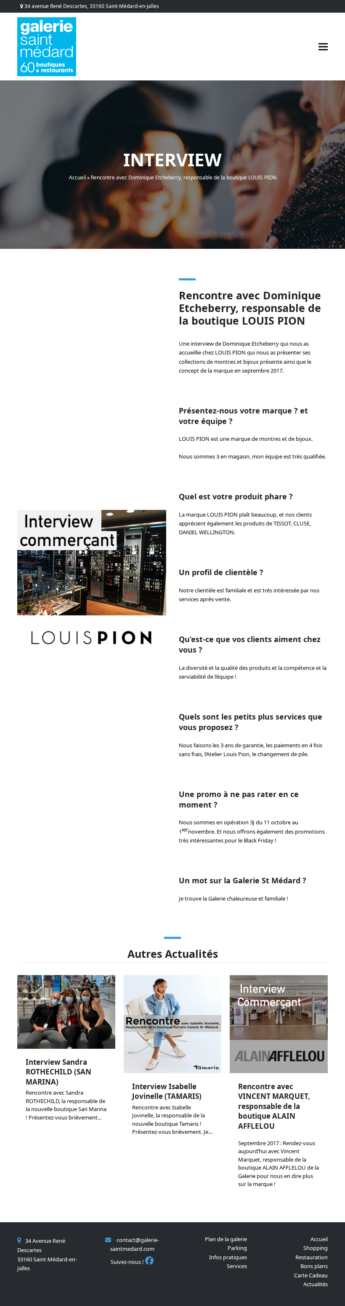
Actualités (315, 1284)
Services (237, 1266)
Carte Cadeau (311, 1275)
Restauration (311, 1257)
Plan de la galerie (226, 1239)
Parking (237, 1248)
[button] (323, 46)
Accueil (77, 177)
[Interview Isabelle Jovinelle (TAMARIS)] (173, 1023)
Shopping (315, 1248)
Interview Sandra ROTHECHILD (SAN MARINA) (58, 1072)
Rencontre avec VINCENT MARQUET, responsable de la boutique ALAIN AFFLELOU (274, 1106)
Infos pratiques (228, 1257)
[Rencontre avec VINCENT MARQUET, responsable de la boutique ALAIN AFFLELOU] (279, 1023)
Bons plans (314, 1266)
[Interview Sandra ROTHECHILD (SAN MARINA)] (66, 1011)
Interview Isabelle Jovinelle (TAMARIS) (167, 1091)
